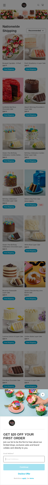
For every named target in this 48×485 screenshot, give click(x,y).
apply (24, 478)
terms (32, 478)
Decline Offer (24, 473)
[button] (24, 242)
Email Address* (8, 453)
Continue (24, 467)
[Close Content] (43, 394)
